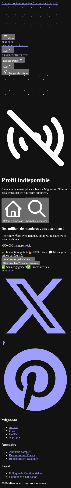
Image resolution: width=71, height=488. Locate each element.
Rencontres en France (22, 455)
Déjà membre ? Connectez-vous (20, 263)
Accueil (13, 427)
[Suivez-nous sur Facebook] (4, 344)
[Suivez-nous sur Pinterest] (35, 412)
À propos (14, 437)
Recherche (21, 54)
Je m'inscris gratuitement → (18, 259)
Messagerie (8, 54)
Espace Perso (11, 60)
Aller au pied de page (45, 3)
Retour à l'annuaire (13, 221)
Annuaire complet (19, 452)
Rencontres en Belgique (23, 458)
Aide (5, 51)
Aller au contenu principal (17, 3)
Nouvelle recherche (36, 221)
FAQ (12, 430)
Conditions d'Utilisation (23, 476)
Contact (13, 434)
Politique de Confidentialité (25, 473)
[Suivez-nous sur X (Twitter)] (35, 338)
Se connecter (9, 45)
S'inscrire (22, 45)
